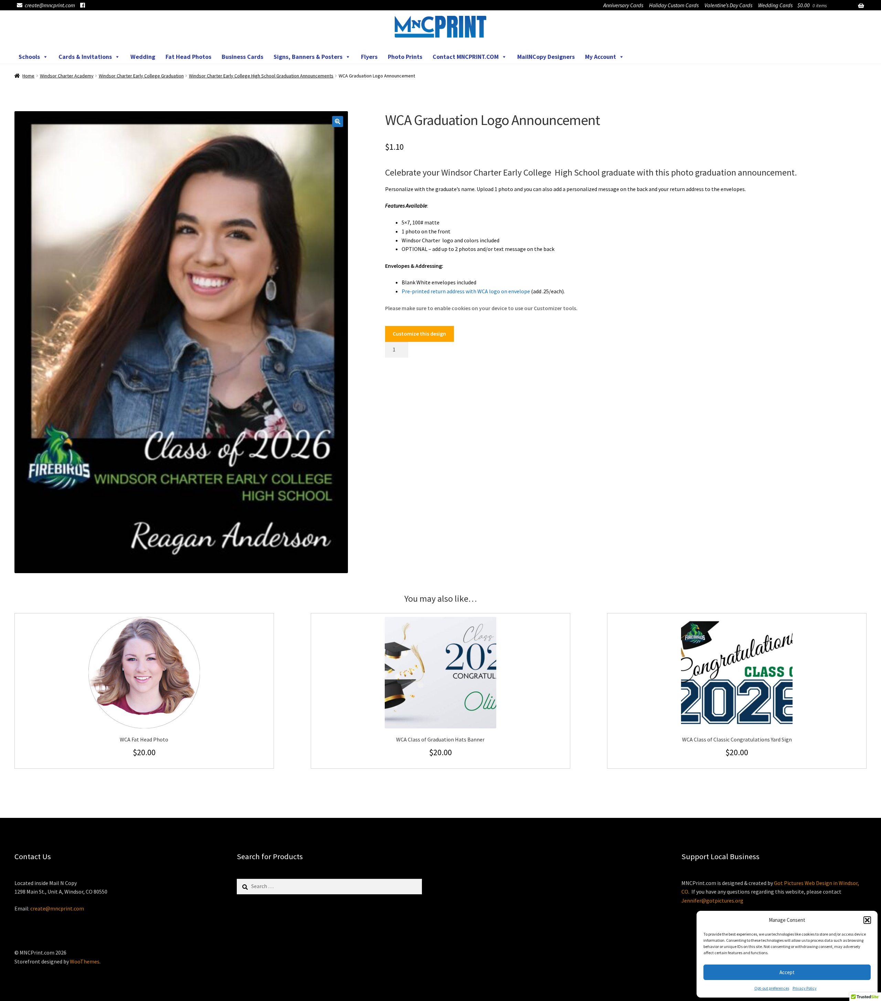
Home (28, 76)
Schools (29, 57)
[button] (867, 920)
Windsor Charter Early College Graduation (141, 76)
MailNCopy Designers (546, 57)
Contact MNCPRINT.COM (466, 57)
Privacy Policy (805, 988)
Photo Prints (405, 57)
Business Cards (242, 57)
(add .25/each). (483, 291)
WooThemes (84, 961)
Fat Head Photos (188, 57)
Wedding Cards (775, 5)
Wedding (142, 57)
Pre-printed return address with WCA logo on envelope (466, 291)
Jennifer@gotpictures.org (712, 900)
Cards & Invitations (85, 57)
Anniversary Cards (623, 5)
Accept (787, 972)
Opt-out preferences (771, 988)
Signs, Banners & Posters (308, 57)
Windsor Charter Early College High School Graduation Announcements (261, 76)
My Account (600, 57)
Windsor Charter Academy (67, 76)
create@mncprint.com (50, 5)
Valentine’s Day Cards (728, 5)
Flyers (369, 57)
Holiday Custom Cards (674, 5)
